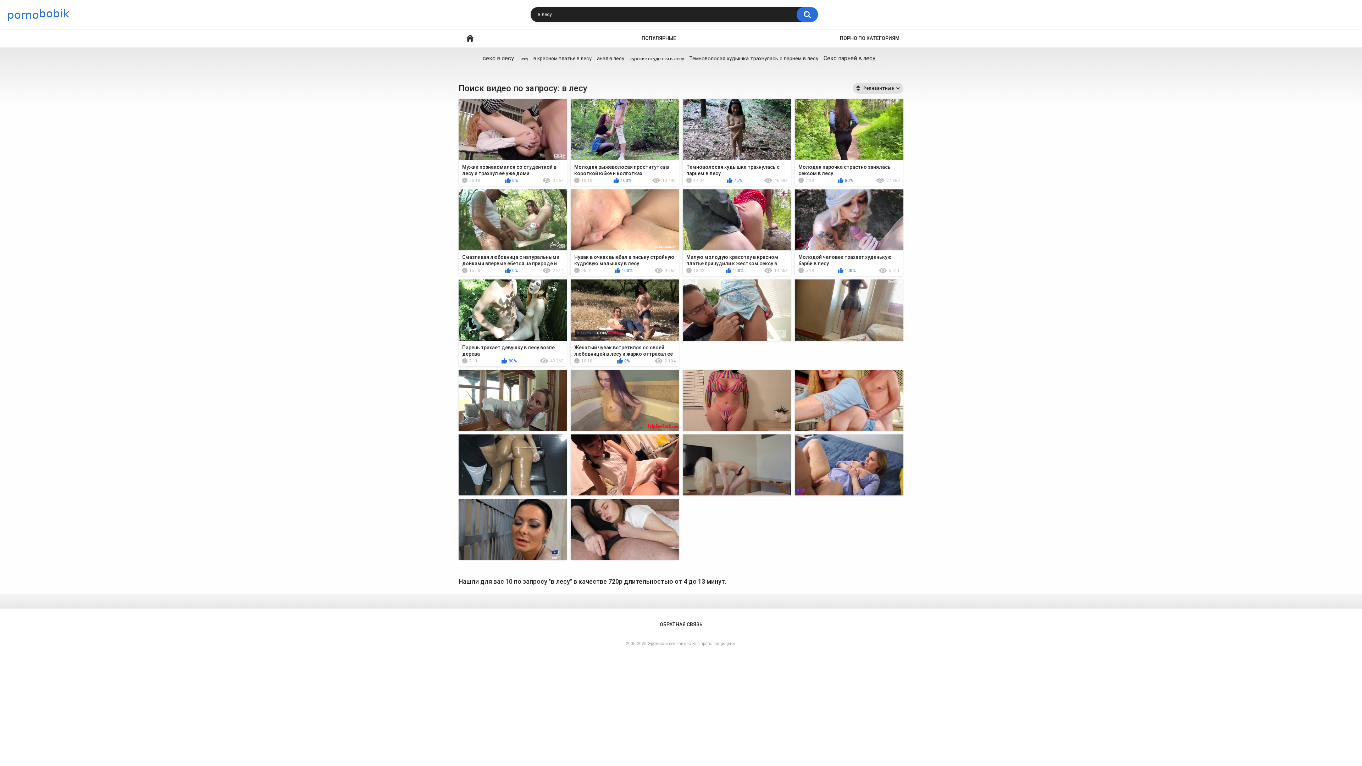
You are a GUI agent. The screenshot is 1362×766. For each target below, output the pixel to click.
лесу (523, 58)
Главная (470, 38)
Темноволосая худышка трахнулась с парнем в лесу (753, 58)
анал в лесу (610, 58)
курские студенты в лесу (657, 58)
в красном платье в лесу (562, 58)
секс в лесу (498, 58)
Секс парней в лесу (849, 58)
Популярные (659, 38)
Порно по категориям (869, 38)
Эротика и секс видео (669, 643)
